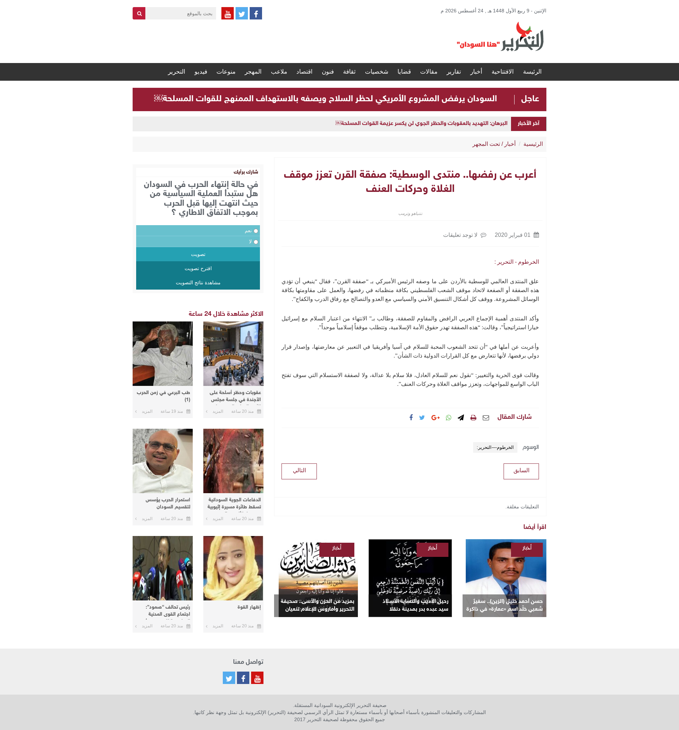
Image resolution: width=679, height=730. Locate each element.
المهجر (253, 71)
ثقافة (349, 71)
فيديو (201, 71)
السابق (521, 470)
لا (250, 241)
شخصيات (376, 71)
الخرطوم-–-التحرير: (495, 447)
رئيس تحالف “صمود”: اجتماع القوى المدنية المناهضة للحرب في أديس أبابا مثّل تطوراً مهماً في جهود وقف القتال (162, 612)
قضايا (404, 71)
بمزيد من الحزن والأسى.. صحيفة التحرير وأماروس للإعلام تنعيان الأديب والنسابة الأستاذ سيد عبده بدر (317, 606)
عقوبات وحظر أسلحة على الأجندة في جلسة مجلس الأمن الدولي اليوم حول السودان (235, 397)
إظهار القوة (249, 607)
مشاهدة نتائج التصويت (198, 282)
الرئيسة (532, 71)
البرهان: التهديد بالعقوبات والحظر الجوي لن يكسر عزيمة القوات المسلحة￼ (421, 123)
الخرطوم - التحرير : (516, 262)
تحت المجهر (486, 144)
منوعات (226, 71)
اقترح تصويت (198, 268)
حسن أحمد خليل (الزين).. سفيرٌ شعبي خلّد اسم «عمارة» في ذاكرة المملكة (504, 606)
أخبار (476, 71)
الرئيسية (533, 144)
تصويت (198, 254)
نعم (248, 230)
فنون (328, 71)
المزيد (218, 411)
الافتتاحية (503, 71)
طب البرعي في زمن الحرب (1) (163, 396)
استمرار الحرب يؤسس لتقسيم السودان (168, 503)
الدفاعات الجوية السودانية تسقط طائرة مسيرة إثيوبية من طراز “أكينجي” (234, 504)
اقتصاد (304, 71)
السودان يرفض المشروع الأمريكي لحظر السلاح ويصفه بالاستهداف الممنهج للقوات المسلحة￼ (325, 99)
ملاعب (279, 71)
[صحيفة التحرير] (500, 36)
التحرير (176, 71)
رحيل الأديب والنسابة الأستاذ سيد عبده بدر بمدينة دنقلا (415, 605)
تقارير (454, 71)
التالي (299, 470)
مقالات (428, 71)
